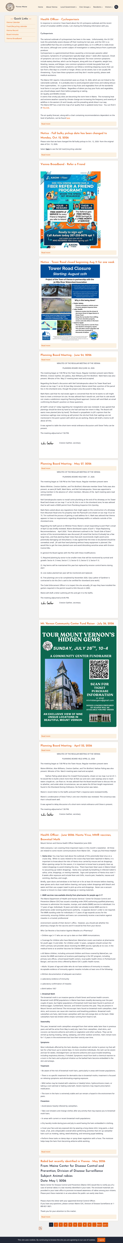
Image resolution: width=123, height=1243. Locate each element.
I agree (101, 1240)
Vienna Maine (21, 7)
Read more (45, 124)
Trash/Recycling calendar (17, 26)
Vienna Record (12, 30)
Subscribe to (40, 1228)
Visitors (108, 7)
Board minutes (13, 34)
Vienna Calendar (13, 22)
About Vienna (51, 7)
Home (40, 7)
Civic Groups (84, 7)
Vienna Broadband (14, 38)
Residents (97, 7)
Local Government (68, 7)
